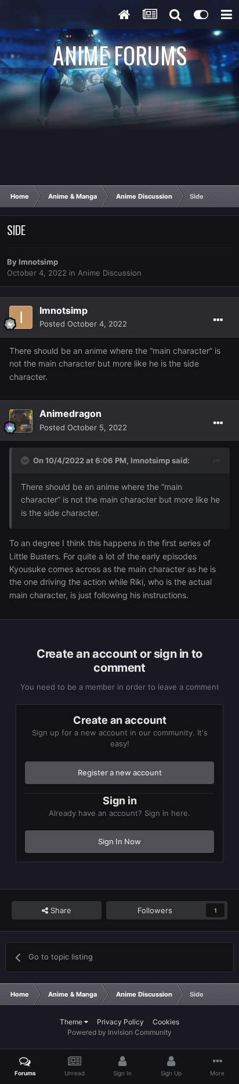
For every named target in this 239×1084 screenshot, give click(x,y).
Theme (72, 1021)
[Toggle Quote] (26, 460)
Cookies (166, 1021)
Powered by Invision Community (119, 1032)
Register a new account (120, 772)
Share (59, 910)
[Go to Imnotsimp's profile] (20, 317)
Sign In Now (119, 841)
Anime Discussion (110, 272)
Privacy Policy (120, 1021)
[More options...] (218, 320)
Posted (83, 323)
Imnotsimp (38, 261)
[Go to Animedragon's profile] (20, 421)
